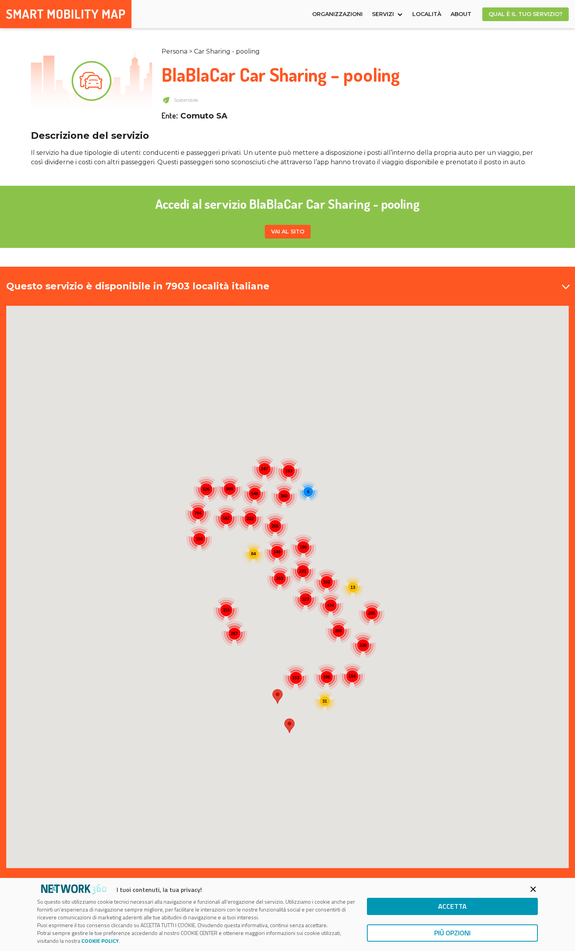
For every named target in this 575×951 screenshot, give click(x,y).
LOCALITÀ (426, 14)
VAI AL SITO (287, 231)
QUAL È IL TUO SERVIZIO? (525, 14)
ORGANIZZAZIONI (337, 14)
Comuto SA (203, 115)
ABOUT (461, 14)
